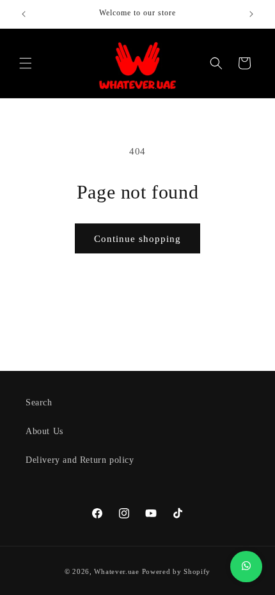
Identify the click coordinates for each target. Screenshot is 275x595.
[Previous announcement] (24, 14)
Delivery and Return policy (80, 460)
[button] (26, 63)
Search (39, 402)
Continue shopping (137, 239)
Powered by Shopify (176, 571)
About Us (44, 431)
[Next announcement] (251, 14)
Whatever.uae (116, 571)
